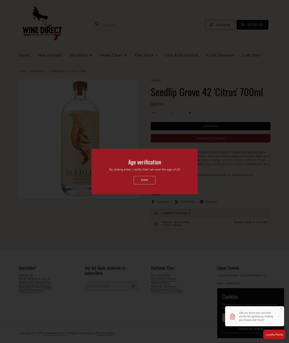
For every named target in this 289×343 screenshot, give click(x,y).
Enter (144, 180)
